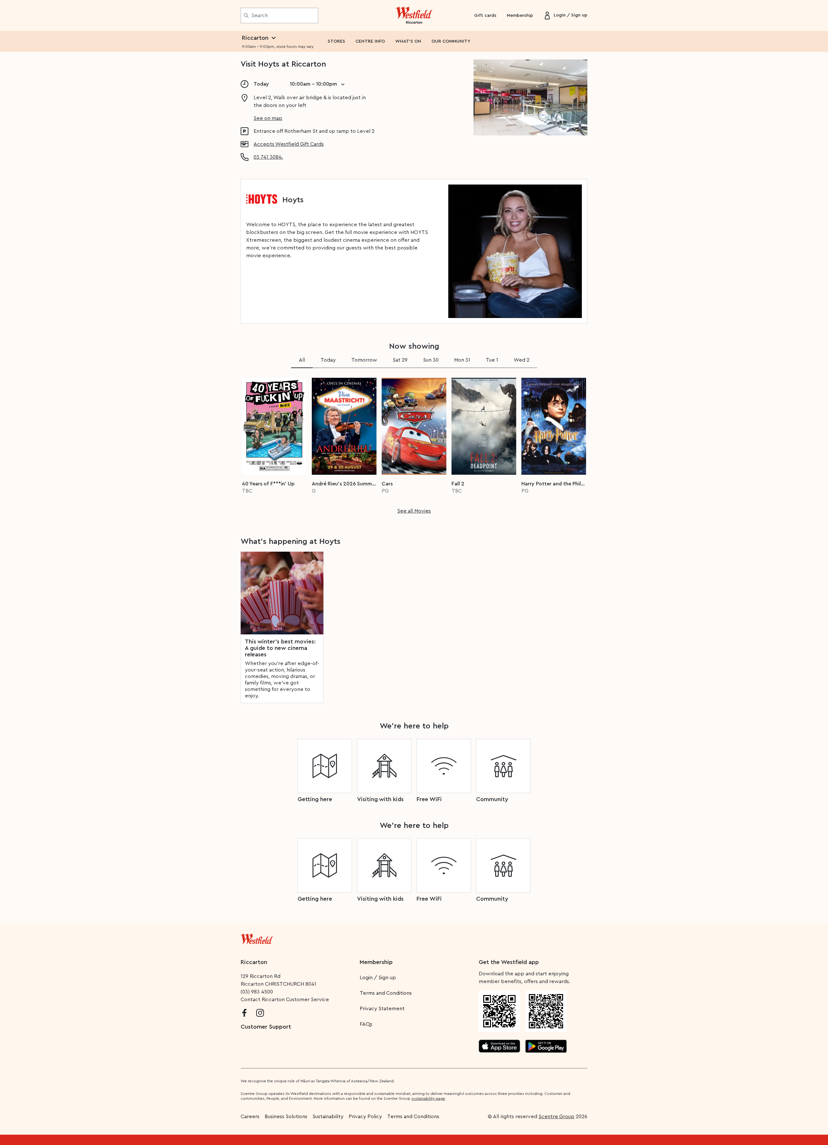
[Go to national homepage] (257, 937)
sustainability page (428, 1098)
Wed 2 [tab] (521, 360)
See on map (268, 118)
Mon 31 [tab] (462, 360)
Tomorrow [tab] (364, 360)
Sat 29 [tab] (400, 360)
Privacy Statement (382, 1008)
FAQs (366, 1024)
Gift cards (485, 15)
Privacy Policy (365, 1116)
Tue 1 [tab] (492, 360)
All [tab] (302, 360)
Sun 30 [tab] (431, 360)
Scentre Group (556, 1116)
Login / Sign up (378, 977)
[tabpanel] (414, 444)
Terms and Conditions (386, 993)
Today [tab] (328, 360)
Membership (520, 15)
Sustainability (327, 1116)
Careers (250, 1116)
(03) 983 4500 (257, 991)
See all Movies (414, 511)
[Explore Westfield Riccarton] (414, 15)
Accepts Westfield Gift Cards (289, 144)
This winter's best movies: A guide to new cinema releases (280, 648)
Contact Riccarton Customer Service (285, 999)
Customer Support (266, 1027)
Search (259, 15)
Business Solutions (286, 1116)
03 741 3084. (268, 157)
